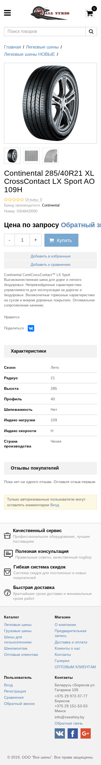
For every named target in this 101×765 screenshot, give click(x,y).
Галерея (62, 661)
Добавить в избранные (51, 256)
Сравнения (14, 697)
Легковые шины (42, 47)
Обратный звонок (19, 703)
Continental (51, 205)
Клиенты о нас (67, 648)
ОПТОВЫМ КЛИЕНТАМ (75, 667)
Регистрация (15, 691)
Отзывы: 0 (33, 200)
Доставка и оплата (71, 642)
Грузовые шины (18, 631)
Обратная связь (69, 723)
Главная (12, 47)
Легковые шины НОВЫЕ (29, 54)
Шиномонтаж (15, 648)
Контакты (63, 654)
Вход (54, 505)
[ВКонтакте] (31, 328)
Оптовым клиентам (21, 654)
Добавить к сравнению (51, 264)
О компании (65, 624)
